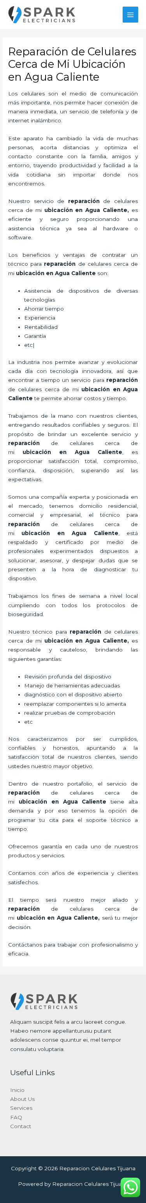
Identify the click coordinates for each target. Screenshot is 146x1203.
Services (21, 1108)
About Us (22, 1099)
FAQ (16, 1117)
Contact (20, 1126)
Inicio (17, 1090)
